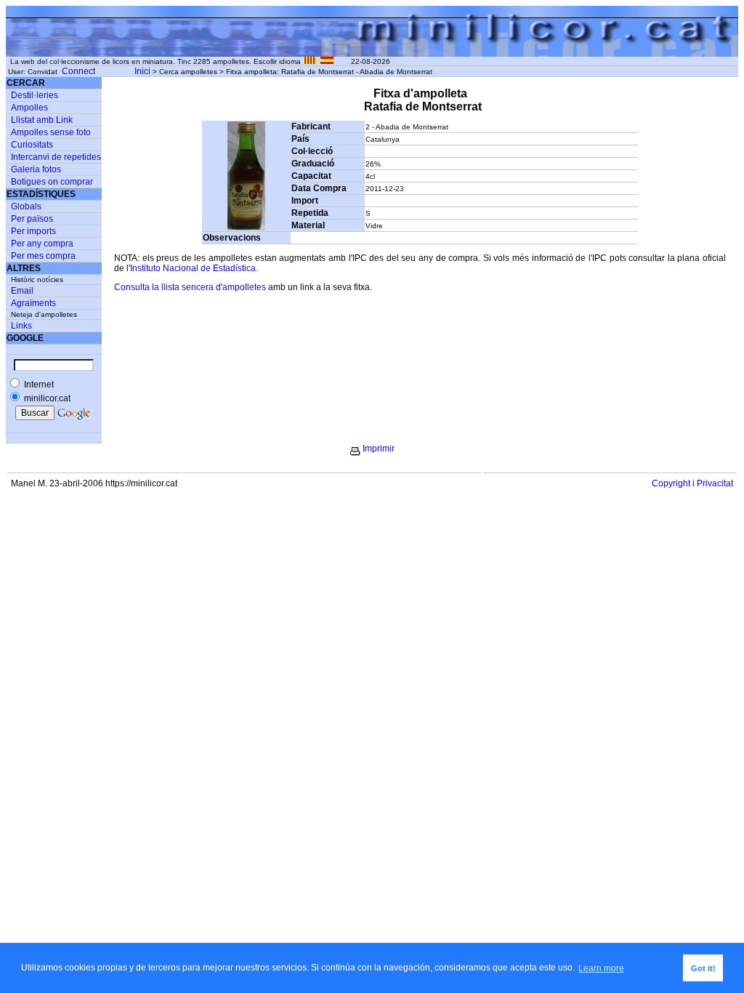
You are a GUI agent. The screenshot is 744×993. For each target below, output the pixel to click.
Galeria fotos (36, 169)
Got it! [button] (703, 968)
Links (21, 326)
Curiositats (32, 145)
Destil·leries (34, 95)
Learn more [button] (601, 968)
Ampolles (29, 107)
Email (22, 291)
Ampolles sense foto (51, 132)
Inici (142, 71)
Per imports (33, 231)
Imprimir (379, 448)
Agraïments (33, 303)
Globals (26, 206)
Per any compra (42, 243)
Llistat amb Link (42, 120)
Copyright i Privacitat (692, 483)
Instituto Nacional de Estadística (193, 268)
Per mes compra (43, 256)
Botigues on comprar (52, 182)
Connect (78, 71)
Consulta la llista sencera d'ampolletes (190, 287)
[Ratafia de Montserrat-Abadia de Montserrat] (246, 227)
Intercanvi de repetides (56, 157)
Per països (32, 219)
